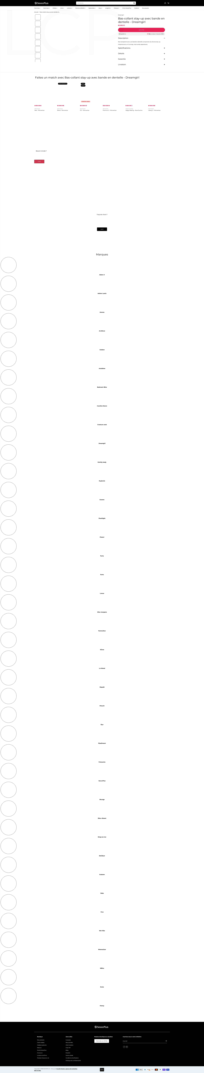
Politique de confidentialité (73, 1060)
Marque (116, 8)
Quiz (102, 229)
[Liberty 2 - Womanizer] (158, 92)
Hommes (46, 8)
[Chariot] (168, 3)
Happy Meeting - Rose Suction (134, 110)
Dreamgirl (121, 15)
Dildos (55, 8)
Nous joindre (69, 1042)
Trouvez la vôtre (101, 1041)
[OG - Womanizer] (90, 92)
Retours (39, 1047)
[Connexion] (165, 3)
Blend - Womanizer (62, 110)
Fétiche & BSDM (80, 8)
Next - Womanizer (40, 110)
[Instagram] (127, 1046)
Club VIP (68, 1047)
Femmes (37, 8)
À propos (68, 1040)
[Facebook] (124, 1046)
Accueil (36, 12)
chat (39, 161)
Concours (39, 1053)
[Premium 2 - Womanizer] (113, 92)
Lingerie (107, 8)
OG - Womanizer (84, 110)
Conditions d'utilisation (72, 1058)
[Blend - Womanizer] (67, 92)
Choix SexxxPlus (126, 8)
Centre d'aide (69, 1055)
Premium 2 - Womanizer (110, 110)
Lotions (69, 8)
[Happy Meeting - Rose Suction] (136, 92)
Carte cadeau (40, 1042)
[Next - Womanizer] (45, 92)
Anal (61, 8)
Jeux (100, 8)
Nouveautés (145, 8)
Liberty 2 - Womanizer (154, 110)
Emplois (68, 1053)
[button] (121, 25)
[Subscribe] (166, 1041)
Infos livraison (69, 1045)
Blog (67, 1050)
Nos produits (40, 1040)
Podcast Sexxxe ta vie (43, 1058)
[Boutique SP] (41, 3)
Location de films (42, 1055)
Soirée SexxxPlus (41, 1050)
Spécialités (92, 8)
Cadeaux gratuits (42, 1045)
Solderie (136, 8)
